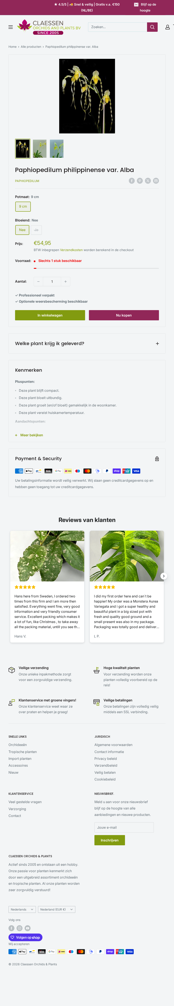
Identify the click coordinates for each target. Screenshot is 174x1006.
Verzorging (17, 809)
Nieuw (13, 772)
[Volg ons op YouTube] (28, 928)
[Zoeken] (152, 27)
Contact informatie (109, 752)
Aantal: (21, 281)
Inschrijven (110, 840)
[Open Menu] (10, 27)
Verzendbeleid (105, 765)
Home (12, 46)
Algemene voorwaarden (113, 745)
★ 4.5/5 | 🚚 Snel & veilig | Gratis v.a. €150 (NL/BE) (87, 7)
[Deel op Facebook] (132, 180)
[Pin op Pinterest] (140, 180)
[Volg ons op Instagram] (19, 928)
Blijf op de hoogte (148, 7)
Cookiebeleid (105, 779)
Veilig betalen (105, 772)
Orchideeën (17, 745)
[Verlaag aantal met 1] (38, 281)
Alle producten (31, 46)
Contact (14, 816)
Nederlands (18, 909)
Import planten (19, 758)
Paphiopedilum (27, 181)
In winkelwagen (50, 315)
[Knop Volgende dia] (163, 576)
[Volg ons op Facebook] (11, 928)
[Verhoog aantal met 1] (65, 281)
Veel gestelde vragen (25, 802)
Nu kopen (124, 315)
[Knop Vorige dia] (10, 576)
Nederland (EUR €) (53, 909)
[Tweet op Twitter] (148, 180)
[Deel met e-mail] (156, 180)
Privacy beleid (105, 758)
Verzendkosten (71, 250)
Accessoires (18, 765)
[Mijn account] (168, 27)
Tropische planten (22, 752)
